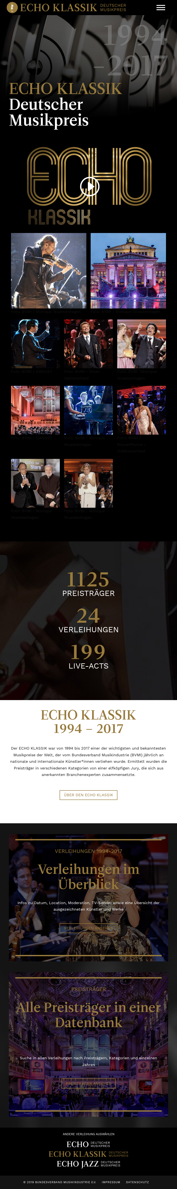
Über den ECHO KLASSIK (88, 795)
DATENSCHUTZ (137, 1182)
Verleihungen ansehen (88, 928)
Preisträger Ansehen (88, 1083)
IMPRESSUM (111, 1182)
